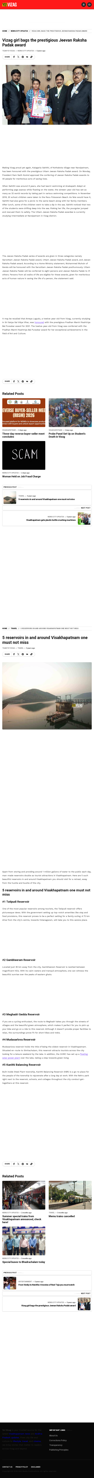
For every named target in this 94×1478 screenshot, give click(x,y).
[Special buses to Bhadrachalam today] (23, 1241)
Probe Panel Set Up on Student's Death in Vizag (67, 435)
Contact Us (7, 1467)
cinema (37, 1441)
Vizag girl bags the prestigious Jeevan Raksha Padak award (48, 1305)
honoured (39, 322)
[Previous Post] (10, 497)
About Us (53, 1435)
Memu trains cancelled (62, 1216)
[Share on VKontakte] (27, 57)
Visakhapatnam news (19, 1433)
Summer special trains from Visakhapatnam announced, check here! (21, 1219)
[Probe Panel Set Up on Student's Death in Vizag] (70, 412)
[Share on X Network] (18, 57)
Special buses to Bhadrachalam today (23, 1262)
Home (4, 31)
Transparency (55, 1445)
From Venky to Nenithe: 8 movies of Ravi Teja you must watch (46, 1284)
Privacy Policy (22, 1467)
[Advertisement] (47, 19)
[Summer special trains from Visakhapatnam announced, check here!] (23, 1195)
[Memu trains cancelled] (70, 1195)
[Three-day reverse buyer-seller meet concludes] (23, 412)
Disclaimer (35, 1467)
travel (25, 1441)
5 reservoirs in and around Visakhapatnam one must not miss (46, 499)
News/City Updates (19, 31)
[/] (83, 4)
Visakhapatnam (9, 430)
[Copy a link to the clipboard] (31, 57)
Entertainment (25, 1281)
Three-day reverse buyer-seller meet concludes (23, 435)
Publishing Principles (58, 1449)
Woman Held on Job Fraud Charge (21, 476)
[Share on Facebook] (14, 57)
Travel (21, 496)
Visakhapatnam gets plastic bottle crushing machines (51, 520)
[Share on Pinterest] (23, 57)
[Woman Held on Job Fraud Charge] (23, 455)
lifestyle (17, 1441)
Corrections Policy (58, 1440)
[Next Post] (84, 518)
